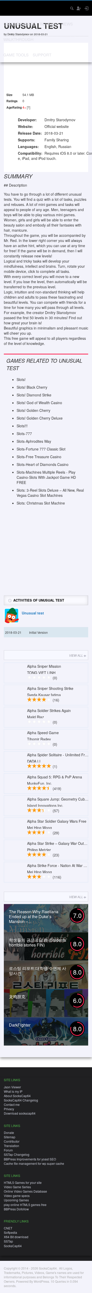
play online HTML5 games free (25, 1204)
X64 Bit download (16, 1237)
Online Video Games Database (25, 1191)
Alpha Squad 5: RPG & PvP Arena (54, 776)
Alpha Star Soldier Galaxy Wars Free (56, 821)
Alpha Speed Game (43, 732)
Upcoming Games (16, 1200)
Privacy (9, 1109)
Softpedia (10, 1232)
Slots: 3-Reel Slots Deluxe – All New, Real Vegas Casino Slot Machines (50, 493)
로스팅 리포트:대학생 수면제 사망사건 (37, 970)
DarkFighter (19, 1025)
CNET (8, 1228)
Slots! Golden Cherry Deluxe (40, 418)
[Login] (86, 8)
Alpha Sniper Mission (44, 666)
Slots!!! (22, 425)
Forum (8, 1150)
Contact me (12, 1104)
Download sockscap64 (20, 1113)
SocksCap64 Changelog (21, 1100)
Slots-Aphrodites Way (34, 441)
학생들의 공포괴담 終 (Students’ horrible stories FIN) (38, 942)
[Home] (8, 8)
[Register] (78, 8)
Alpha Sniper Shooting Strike (50, 688)
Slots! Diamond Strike (34, 394)
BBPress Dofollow (16, 1209)
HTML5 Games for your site (23, 1182)
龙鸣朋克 (17, 997)
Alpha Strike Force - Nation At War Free (59, 865)
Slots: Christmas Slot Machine (41, 503)
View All (76, 655)
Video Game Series (17, 1187)
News (67, 24)
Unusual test (33, 613)
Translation (11, 1145)
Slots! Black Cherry (32, 387)
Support (42, 54)
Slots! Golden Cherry (33, 410)
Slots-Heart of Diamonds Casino (42, 464)
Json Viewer (12, 1087)
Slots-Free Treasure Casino (39, 456)
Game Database (19, 24)
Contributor (11, 1141)
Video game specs (17, 1195)
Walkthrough (18, 39)
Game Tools (16, 54)
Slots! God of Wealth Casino (39, 402)
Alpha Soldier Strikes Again (49, 710)
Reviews (48, 24)
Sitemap (9, 1137)
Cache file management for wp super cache (34, 1163)
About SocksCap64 (17, 1096)
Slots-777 (24, 433)
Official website (56, 126)
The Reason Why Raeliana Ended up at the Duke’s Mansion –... (33, 916)
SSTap (8, 1241)
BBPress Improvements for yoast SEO (30, 1159)
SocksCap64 (13, 1246)
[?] (28, 107)
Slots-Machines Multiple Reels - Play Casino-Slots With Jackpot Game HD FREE (46, 477)
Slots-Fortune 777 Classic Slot (41, 449)
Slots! (21, 379)
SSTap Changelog (16, 1154)
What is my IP (13, 1091)
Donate (9, 1132)
